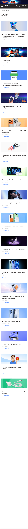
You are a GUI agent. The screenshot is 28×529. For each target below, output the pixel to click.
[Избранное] (23, 6)
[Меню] (2, 6)
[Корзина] (26, 6)
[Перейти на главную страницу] (7, 6)
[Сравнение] (20, 6)
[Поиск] (17, 6)
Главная (3, 10)
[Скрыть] (26, 2)
